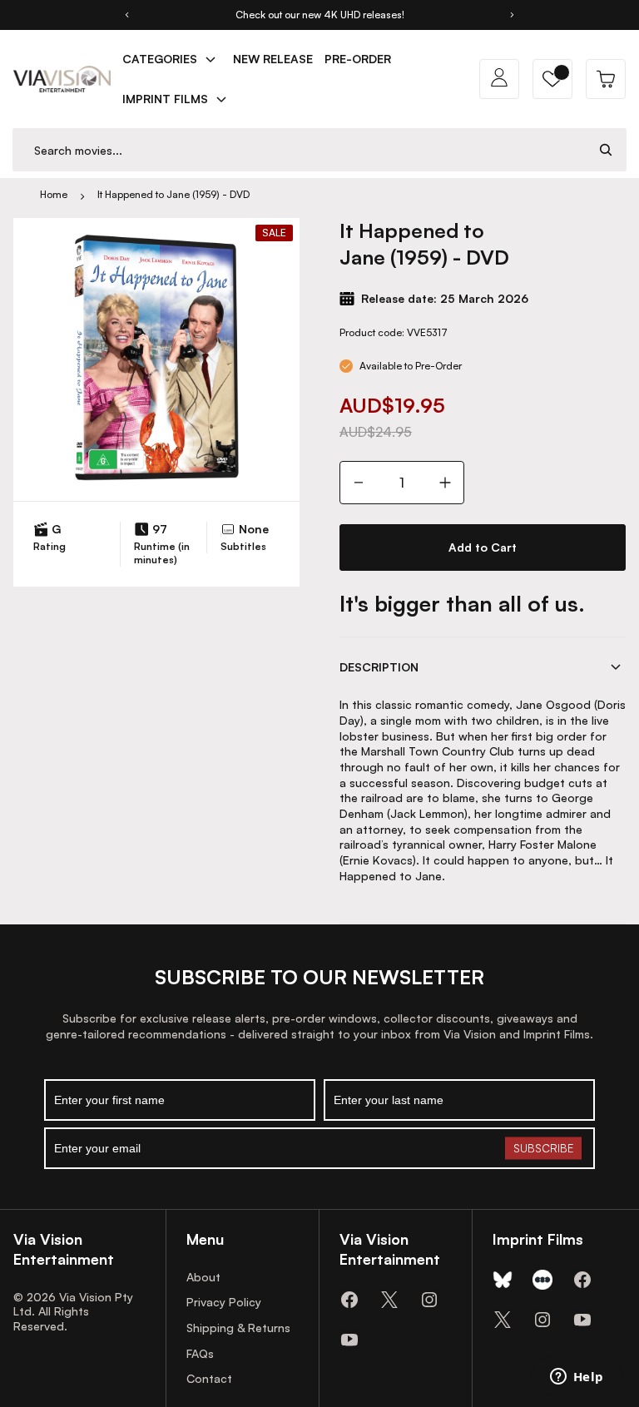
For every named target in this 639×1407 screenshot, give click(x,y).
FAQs (200, 1353)
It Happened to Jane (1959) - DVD (173, 194)
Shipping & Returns (238, 1327)
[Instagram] (429, 1300)
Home (53, 194)
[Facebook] (349, 1300)
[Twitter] (389, 1300)
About (203, 1277)
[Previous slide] (126, 15)
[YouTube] (349, 1340)
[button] (552, 79)
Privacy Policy (223, 1302)
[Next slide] (513, 15)
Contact (209, 1378)
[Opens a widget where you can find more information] (576, 1378)
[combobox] (299, 150)
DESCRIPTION (379, 667)
